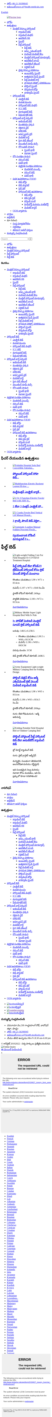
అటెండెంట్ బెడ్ (25, 121)
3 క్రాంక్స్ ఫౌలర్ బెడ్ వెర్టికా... (27, 520)
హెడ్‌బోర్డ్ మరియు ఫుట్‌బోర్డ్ (36, 204)
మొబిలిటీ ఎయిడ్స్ (32, 169)
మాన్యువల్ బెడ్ (25, 111)
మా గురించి (12, 794)
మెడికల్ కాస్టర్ (30, 207)
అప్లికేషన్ (11, 217)
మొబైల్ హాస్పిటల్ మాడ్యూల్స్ (37, 57)
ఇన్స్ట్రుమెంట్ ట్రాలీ (32, 51)
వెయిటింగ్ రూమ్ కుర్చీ (28, 143)
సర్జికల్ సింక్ (29, 67)
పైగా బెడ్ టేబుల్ (25, 140)
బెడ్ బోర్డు (22, 182)
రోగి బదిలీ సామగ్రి (26, 147)
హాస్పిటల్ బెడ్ (19, 95)
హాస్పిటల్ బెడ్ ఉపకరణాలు (30, 191)
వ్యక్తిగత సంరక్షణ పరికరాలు (30, 166)
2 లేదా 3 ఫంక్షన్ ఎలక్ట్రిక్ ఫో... (28, 506)
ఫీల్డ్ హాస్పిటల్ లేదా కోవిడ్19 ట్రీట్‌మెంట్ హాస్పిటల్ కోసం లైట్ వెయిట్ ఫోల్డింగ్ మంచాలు (28, 569)
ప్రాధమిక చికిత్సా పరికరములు (37, 83)
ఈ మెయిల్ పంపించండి (11, 1049)
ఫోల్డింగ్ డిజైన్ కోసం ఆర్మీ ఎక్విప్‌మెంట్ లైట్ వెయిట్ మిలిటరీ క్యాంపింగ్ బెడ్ (25, 681)
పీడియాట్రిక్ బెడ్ (25, 115)
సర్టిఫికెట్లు (17, 227)
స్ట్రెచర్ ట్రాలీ (29, 150)
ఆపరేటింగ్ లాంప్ (31, 60)
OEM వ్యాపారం (20, 211)
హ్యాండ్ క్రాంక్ (30, 201)
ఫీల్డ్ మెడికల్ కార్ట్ (31, 79)
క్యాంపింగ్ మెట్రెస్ (25, 35)
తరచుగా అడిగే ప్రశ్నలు (23, 230)
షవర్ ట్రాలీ (23, 163)
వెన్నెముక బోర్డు (31, 89)
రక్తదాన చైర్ (23, 127)
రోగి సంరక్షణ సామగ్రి (21, 156)
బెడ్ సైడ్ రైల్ (29, 198)
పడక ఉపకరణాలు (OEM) (24, 179)
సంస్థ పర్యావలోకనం (21, 223)
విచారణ (16, 607)
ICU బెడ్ (22, 108)
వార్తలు (10, 214)
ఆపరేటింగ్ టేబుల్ (32, 63)
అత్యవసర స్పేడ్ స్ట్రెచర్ (34, 76)
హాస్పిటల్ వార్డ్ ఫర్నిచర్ (23, 118)
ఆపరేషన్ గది (24, 38)
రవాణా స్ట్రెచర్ (30, 153)
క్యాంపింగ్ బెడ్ (24, 32)
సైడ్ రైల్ (21, 188)
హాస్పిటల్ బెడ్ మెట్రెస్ (27, 105)
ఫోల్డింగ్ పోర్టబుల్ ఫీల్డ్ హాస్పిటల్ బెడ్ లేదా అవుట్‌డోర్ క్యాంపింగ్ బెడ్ (29, 740)
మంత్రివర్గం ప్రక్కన (26, 124)
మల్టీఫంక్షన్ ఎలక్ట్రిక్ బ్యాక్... (27, 491)
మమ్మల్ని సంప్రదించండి (17, 233)
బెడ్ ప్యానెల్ (23, 185)
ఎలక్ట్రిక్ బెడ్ (23, 99)
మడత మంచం (24, 102)
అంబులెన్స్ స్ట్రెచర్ (32, 73)
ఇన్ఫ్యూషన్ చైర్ (25, 134)
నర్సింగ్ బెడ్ (23, 159)
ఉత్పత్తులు (12, 25)
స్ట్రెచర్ (21, 41)
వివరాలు (24, 607)
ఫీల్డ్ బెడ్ (27, 47)
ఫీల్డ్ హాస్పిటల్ (24, 44)
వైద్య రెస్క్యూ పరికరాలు (28, 70)
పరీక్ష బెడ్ (22, 131)
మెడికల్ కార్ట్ (23, 137)
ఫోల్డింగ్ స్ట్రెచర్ (30, 86)
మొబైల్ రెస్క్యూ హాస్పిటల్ (24, 28)
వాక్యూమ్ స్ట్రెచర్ (31, 92)
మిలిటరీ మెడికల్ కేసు (33, 54)
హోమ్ (9, 22)
